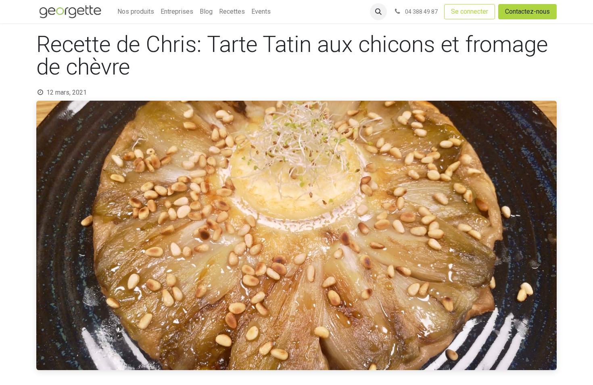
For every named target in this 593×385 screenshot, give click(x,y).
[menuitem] (135, 12)
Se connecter (469, 11)
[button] (378, 11)
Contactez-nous (527, 11)
